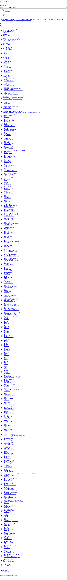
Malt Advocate (6, 507)
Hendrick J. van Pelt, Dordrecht (8, 527)
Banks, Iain (6, 320)
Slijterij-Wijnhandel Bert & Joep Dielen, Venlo (11, 250)
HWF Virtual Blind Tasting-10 (7, 50)
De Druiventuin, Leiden (7, 206)
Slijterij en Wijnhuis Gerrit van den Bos (10, 249)
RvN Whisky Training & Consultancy (9, 384)
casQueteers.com (6, 117)
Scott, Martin (6, 364)
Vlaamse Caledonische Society (8, 174)
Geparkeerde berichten (6, 564)
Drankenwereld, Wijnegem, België (9, 89)
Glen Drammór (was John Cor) (8, 271)
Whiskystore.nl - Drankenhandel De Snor (10, 293)
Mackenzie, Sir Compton (8, 347)
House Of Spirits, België (7, 541)
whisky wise (6, 294)
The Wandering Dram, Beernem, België (10, 441)
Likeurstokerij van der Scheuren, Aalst (9, 437)
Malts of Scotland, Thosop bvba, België (10, 485)
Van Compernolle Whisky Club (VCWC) (10, 173)
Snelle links (4, 9)
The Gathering (6, 168)
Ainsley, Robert (6, 318)
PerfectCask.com (6, 276)
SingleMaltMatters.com (7, 511)
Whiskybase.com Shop (7, 284)
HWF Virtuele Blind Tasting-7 (7, 56)
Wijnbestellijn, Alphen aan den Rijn (9, 533)
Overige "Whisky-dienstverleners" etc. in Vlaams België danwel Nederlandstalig (15, 435)
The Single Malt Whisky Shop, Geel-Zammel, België (12, 557)
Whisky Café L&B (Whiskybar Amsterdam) (10, 314)
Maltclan (5, 164)
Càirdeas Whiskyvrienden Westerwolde (10, 129)
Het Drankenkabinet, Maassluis (8, 210)
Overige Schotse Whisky (6, 32)
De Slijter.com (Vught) (7, 279)
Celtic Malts (6, 504)
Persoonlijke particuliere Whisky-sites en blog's (10, 177)
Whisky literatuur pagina (6, 110)
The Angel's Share (7, 548)
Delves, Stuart (6, 329)
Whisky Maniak (6, 197)
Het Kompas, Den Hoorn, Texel (9, 552)
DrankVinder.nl (6, 407)
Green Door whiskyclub (7, 161)
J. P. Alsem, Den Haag (7, 242)
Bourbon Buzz (6, 503)
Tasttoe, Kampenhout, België (8, 488)
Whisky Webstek (5, 560)
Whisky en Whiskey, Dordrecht (8, 559)
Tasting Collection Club (7, 388)
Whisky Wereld (6, 200)
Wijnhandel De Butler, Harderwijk (9, 259)
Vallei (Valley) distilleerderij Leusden (9, 421)
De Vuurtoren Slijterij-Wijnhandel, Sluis (10, 258)
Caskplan (5, 116)
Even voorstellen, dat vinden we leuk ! (7, 28)
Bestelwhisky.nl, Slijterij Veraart (9, 262)
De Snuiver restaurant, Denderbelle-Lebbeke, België (11, 310)
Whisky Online (6, 528)
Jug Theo (5, 183)
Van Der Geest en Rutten (8, 392)
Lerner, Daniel (6, 346)
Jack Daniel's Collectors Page (8, 506)
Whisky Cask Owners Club (8, 125)
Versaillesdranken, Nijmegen (8, 218)
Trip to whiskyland (7, 419)
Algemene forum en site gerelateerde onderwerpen (9, 73)
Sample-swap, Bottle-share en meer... (8, 561)
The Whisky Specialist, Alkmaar (9, 216)
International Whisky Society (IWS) (9, 120)
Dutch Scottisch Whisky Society (9, 130)
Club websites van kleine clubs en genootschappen (11, 127)
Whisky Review (6, 430)
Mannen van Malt (6, 132)
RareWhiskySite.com (7, 93)
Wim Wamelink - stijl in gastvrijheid (9, 404)
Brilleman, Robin (6, 323)
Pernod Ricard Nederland (7, 67)
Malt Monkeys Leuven (7, 163)
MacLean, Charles (7, 348)
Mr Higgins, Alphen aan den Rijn (9, 413)
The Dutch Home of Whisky (8, 193)
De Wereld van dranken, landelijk (9, 235)
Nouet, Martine (6, 355)
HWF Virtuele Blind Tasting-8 (7, 55)
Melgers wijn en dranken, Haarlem (9, 247)
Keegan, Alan (6, 340)
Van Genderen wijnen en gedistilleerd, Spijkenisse (11, 256)
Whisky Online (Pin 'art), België (9, 496)
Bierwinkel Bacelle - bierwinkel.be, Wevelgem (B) (11, 554)
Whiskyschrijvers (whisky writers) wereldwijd (10, 316)
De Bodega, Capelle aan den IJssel (9, 207)
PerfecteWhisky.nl (6, 83)
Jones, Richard (6, 339)
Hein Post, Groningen (7, 240)
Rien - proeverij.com (7, 383)
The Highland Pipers (7, 282)
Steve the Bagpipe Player (8, 416)
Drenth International (7, 103)
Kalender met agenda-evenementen (8, 98)
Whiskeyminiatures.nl (7, 198)
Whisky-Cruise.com (7, 424)
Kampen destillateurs (7, 411)
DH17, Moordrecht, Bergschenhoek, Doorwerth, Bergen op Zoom (14, 208)
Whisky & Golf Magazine (8, 427)
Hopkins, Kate (6, 336)
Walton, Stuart (6, 372)
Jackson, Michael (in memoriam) (9, 337)
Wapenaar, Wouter (7, 373)
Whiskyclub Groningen (7, 144)
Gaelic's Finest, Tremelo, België (9, 482)
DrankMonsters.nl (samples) (8, 269)
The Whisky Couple (7, 390)
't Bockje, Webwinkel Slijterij (8, 264)
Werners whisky (6, 393)
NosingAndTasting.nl (7, 382)
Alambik (5, 405)
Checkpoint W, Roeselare (8, 153)
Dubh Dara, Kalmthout (7, 155)
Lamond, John (6, 344)
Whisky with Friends (7, 201)
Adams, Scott (6, 317)
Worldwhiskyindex (7, 524)
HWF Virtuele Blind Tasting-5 (7, 58)
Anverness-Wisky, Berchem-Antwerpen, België (11, 475)
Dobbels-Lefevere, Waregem (8, 436)
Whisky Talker (6, 431)
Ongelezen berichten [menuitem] (7, 11)
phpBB (5, 575)
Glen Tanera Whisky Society (8, 159)
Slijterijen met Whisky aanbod (8, 226)
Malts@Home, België (7, 273)
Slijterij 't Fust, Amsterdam (8, 248)
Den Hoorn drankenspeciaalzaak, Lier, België (11, 478)
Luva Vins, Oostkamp (7, 439)
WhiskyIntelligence (7, 518)
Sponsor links (5, 74)
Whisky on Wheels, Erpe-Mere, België (10, 444)
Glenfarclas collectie (7, 181)
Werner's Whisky (6, 82)
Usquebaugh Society (7, 124)
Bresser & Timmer (6, 69)
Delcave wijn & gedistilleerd (8, 453)
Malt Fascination (6, 381)
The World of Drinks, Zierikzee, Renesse (10, 253)
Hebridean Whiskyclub (7, 162)
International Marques (7, 458)
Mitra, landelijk (6, 246)
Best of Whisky (6, 263)
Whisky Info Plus (6, 396)
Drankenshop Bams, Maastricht (8, 209)
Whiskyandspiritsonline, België (8, 549)
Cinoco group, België (7, 450)
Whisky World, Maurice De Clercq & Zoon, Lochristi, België (13, 500)
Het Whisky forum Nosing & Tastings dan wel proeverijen (11, 47)
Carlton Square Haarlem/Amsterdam (9, 299)
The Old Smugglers (7, 138)
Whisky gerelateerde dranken (7, 45)
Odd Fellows (6, 133)
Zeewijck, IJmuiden (7, 225)
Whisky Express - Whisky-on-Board (9, 85)
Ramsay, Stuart (6, 359)
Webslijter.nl (6, 547)
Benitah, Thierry (6, 321)
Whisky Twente (6, 472)
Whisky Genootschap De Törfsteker (9, 126)
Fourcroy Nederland (7, 456)
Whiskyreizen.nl (6, 532)
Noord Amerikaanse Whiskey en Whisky (9, 33)
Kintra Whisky (6, 380)
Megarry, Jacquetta (7, 350)
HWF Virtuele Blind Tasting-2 (7, 60)
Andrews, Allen (6, 319)
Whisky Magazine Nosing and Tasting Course (11, 521)
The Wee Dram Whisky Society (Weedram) (10, 171)
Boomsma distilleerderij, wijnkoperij (9, 449)
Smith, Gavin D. (6, 365)
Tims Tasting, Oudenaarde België (9, 442)
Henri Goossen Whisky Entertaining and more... (11, 379)
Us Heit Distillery (6, 420)
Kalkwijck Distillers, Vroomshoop (9, 410)
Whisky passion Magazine (8, 429)
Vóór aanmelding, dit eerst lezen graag (7, 27)
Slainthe (5, 191)
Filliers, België (6, 455)
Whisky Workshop (7, 402)
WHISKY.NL (6, 290)
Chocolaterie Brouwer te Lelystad (9, 68)
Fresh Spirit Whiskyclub (7, 157)
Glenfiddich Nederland (7, 71)
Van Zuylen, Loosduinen (8, 217)
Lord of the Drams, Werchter (8, 438)
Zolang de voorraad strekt (8, 433)
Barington (5, 180)
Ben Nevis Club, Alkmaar (8, 115)
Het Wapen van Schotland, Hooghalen (9, 301)
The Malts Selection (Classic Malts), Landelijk (11, 558)
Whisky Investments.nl (7, 428)
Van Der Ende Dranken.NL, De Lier (9, 255)
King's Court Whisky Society (8, 121)
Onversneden (6, 187)
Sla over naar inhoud (3, 5)
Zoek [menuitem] (5, 14)
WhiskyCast (6, 516)
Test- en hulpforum (5, 563)
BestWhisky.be (6, 476)
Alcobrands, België (7, 447)
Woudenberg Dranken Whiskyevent (9, 432)
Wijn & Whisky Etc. (7, 403)
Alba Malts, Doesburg (7, 204)
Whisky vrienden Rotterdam (8, 147)
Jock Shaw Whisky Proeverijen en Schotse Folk (11, 94)
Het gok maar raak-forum (7, 51)
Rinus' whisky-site (7, 189)
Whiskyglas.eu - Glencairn (8, 287)
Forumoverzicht (4, 570)
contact (3, 573)
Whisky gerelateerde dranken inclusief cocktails (9, 96)
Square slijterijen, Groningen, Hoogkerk (10, 556)
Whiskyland (6, 543)
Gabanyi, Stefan (6, 331)
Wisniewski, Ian (6, 375)
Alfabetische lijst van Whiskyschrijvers (8, 109)
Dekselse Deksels (6, 84)
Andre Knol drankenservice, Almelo (9, 227)
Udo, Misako (6, 370)
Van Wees (5, 468)
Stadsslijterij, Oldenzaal (7, 252)
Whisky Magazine (7, 520)
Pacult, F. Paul (6, 356)
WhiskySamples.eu (7, 498)
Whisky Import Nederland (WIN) (9, 471)
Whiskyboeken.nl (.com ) (8, 423)
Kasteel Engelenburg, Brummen (9, 303)
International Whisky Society (8, 70)
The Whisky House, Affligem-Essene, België (10, 494)
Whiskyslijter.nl (6, 538)
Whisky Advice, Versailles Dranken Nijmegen (11, 422)
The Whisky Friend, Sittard (8, 215)
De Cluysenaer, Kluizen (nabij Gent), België (10, 300)
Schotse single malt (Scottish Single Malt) (9, 31)
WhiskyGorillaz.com (7, 443)
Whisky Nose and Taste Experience (9, 398)
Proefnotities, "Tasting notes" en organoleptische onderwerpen (12, 39)
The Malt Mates (6, 169)
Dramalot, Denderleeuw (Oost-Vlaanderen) (10, 154)
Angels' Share (6, 178)
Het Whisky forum (6, 77)
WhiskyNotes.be (6, 519)
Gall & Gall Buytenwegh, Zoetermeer (9, 238)
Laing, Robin (6, 343)
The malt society (6, 137)
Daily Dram (6, 451)
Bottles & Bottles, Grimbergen (8, 542)
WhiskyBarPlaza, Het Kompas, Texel (9, 313)
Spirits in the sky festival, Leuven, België (10, 440)
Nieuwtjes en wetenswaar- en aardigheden (9, 36)
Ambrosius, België (7, 474)
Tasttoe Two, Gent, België (8, 539)
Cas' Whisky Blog (7, 179)
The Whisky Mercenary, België (8, 467)
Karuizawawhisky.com (7, 184)
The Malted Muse (6, 512)
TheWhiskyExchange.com (8, 491)
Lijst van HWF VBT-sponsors (7, 76)
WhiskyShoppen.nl (7, 555)
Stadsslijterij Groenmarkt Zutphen (9, 95)
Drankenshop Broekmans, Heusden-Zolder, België (11, 481)
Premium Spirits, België (7, 463)
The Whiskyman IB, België (8, 466)
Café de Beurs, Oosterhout (8, 296)
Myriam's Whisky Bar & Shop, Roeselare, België (11, 305)
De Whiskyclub (6, 530)
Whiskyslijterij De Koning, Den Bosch (10, 221)
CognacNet (5, 102)
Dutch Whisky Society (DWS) (8, 119)
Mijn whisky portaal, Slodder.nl (8, 531)
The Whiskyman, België (7, 391)
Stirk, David (6, 367)
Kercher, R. (6, 341)
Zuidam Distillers (6, 66)
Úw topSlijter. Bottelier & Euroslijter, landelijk (11, 254)
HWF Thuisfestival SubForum (7, 48)
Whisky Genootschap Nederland (9, 145)
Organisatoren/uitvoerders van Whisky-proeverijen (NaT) (12, 376)
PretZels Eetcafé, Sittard (7, 307)
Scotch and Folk (6, 385)
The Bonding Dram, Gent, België (9, 489)
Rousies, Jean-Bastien (7, 362)
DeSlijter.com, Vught (7, 234)
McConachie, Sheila (7, 349)
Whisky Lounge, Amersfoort (8, 146)
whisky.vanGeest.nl (7, 199)
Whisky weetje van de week (8, 565)
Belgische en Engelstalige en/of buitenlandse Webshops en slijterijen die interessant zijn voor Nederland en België (20, 473)
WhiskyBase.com (6, 515)
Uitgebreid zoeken (14, 7)
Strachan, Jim (6, 368)
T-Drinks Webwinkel (7, 281)
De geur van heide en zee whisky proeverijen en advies (12, 377)
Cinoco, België (6, 477)
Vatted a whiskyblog (7, 513)
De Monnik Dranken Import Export (9, 454)
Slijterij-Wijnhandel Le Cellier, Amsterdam (10, 251)
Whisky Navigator (7, 289)
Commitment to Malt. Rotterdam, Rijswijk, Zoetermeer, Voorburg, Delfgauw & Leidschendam (18, 118)
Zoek (10, 7)
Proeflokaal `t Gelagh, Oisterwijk (9, 308)
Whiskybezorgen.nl (7, 285)
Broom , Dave (3, 23)
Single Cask (6, 278)
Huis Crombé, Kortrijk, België (8, 483)
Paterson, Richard (6, 357)
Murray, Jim (6, 354)
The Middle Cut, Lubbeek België (9, 170)
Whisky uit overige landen (6, 35)
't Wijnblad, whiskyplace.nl (8, 536)
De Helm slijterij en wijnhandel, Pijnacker (10, 232)
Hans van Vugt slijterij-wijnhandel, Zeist (10, 545)
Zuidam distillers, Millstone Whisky (9, 434)
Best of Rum (5, 101)
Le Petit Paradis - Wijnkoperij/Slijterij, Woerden (11, 244)
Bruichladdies (6, 128)
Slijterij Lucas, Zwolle (7, 550)
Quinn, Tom (6, 358)
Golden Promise (6, 160)
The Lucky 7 (6, 136)
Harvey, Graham (6, 332)
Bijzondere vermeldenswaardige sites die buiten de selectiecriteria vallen (14, 501)
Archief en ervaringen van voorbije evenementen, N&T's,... (11, 38)
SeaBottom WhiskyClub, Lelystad (9, 134)
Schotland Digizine (7, 414)
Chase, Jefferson (6, 327)
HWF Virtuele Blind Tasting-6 (7, 57)
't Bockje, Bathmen (7, 229)
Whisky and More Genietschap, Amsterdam (10, 141)
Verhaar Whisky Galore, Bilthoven (9, 219)
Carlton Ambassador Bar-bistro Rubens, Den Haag (11, 298)
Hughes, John (6, 334)
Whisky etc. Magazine (7, 425)
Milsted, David (6, 352)
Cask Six (5, 152)
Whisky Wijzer (6, 401)
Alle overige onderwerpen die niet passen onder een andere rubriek (12, 111)
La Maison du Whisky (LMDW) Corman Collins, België (12, 459)
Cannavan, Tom (6, 326)
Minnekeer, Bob (6, 353)
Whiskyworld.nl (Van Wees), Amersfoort (10, 222)
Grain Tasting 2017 (6, 63)
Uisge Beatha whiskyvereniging (9, 123)
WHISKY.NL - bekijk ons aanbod (9, 87)
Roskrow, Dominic (7, 361)
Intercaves (5, 65)
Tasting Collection (6, 86)
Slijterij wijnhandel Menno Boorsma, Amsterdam (11, 213)
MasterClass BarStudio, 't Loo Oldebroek (10, 304)
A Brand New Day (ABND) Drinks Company (11, 446)
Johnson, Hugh (6, 338)
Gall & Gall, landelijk (7, 237)
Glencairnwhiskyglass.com (8, 408)
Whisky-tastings (6, 400)
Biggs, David (6, 322)
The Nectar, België (7, 465)
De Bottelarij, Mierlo (7, 231)
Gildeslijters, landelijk (7, 239)
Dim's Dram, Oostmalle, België (8, 479)
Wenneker (5, 469)
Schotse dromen (6, 386)
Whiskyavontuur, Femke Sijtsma (9, 395)
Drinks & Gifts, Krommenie (8, 236)
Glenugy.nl (6, 182)
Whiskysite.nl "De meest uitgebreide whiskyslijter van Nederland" (13, 90)
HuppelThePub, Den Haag (8, 302)
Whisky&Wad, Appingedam (8, 148)
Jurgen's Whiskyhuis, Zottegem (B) (9, 78)
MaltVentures (6, 537)
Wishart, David (6, 374)
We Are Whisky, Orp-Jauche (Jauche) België (10, 492)
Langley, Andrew (6, 345)
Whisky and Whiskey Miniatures (9, 194)
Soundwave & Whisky (7, 192)
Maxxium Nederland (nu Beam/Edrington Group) (11, 460)
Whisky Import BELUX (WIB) (8, 470)
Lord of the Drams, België (7, 72)
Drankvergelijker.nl (6, 91)
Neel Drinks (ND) (7, 274)
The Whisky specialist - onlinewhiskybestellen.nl (11, 92)
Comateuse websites (7, 525)
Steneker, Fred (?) (6, 366)
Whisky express (6, 426)
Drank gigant (6, 268)
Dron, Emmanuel (6, 330)
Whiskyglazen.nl (6, 288)
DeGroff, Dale (6, 328)
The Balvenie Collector (7, 534)
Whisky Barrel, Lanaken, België (9, 493)
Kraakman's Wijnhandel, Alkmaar (9, 243)
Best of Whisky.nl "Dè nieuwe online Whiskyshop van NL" (12, 88)
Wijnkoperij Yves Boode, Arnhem (9, 224)
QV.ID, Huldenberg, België (8, 486)
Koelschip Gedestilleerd (7, 412)
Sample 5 (5, 52)
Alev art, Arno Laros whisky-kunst (9, 406)
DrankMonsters (6, 79)
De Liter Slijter (6, 233)
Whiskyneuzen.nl (6, 399)
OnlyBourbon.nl (6, 275)
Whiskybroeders (6, 142)
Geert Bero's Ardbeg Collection (8, 505)
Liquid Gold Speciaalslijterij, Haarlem (9, 211)
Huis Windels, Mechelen (7, 484)
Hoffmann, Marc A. (7, 335)
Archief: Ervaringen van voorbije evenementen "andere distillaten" (12, 99)
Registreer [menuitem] (3, 17)
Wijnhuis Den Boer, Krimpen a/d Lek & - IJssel (11, 260)
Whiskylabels (6, 196)
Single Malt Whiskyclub (7, 135)
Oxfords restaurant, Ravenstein (8, 529)
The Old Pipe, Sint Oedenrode (8, 283)
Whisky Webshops (6, 261)
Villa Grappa (6, 105)
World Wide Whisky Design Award (9, 523)
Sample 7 (5, 54)
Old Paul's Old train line (7, 186)
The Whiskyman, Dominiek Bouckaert (9, 80)
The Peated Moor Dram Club (8, 139)
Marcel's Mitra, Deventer (8, 245)
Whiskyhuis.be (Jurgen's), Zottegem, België (10, 286)
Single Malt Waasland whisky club (9, 165)
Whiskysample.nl (6, 292)
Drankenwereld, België (7, 267)
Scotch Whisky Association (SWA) (9, 510)
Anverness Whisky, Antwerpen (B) (9, 81)
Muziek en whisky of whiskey (7, 108)
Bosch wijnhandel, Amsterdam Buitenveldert (10, 205)
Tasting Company (6, 280)
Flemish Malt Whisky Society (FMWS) (10, 156)
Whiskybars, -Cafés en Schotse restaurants (10, 295)
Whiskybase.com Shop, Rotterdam (9, 220)
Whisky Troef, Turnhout (7, 175)
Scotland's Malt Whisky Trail (8, 509)
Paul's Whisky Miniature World (8, 188)
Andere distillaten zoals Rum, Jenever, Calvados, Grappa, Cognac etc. (13, 97)
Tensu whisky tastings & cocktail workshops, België (11, 389)
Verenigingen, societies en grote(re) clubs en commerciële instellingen (14, 114)
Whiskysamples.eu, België (8, 291)
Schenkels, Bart (6, 363)
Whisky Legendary (7, 397)
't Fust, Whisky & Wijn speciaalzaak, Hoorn (10, 270)
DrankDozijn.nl (6, 266)
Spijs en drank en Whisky (6, 107)
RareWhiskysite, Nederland (8, 277)
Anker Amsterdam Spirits (8, 448)
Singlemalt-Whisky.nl (7, 551)
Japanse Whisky (5, 34)
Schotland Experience (7, 415)
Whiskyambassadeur (7, 394)
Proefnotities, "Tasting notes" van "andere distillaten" (11, 106)
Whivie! (5, 202)
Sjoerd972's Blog (6, 190)
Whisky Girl (6, 195)
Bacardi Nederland (6, 64)
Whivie (5, 445)
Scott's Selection (6, 464)
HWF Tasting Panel (6, 46)
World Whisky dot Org (7, 522)
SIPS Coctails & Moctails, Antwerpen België (10, 309)
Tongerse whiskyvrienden (8, 172)
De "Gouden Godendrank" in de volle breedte (9, 30)
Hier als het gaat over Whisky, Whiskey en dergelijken (10, 29)
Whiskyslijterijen (6, 203)
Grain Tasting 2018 (6, 62)
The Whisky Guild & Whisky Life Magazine (10, 514)
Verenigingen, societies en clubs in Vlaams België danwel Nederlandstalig (14, 150)
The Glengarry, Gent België (8, 311)
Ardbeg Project (6, 502)
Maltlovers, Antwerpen (7, 540)
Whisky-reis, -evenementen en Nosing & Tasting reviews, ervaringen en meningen (14, 37)
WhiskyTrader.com (6, 75)
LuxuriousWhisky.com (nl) (8, 272)
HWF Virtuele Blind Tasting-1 (7, 61)
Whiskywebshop (6, 546)
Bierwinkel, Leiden (7, 228)
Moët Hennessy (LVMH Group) (9, 461)
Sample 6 (5, 53)
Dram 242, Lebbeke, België (8, 480)
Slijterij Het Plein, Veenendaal (8, 212)
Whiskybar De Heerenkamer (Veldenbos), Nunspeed (12, 312)
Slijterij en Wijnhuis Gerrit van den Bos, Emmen (11, 214)
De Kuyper (6, 452)
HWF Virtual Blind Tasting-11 (7, 49)
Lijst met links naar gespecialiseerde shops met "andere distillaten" (12, 100)
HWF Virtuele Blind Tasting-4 (7, 59)
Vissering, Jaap (6, 371)
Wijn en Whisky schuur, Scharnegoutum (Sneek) (11, 223)
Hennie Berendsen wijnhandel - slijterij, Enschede (11, 241)
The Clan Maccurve (7, 166)
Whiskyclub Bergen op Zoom (8, 143)
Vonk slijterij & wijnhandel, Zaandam (9, 257)
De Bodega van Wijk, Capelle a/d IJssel (10, 230)
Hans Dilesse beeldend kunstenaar (9, 409)
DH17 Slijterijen (6, 265)
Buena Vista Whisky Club (8, 151)
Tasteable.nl (6, 387)
